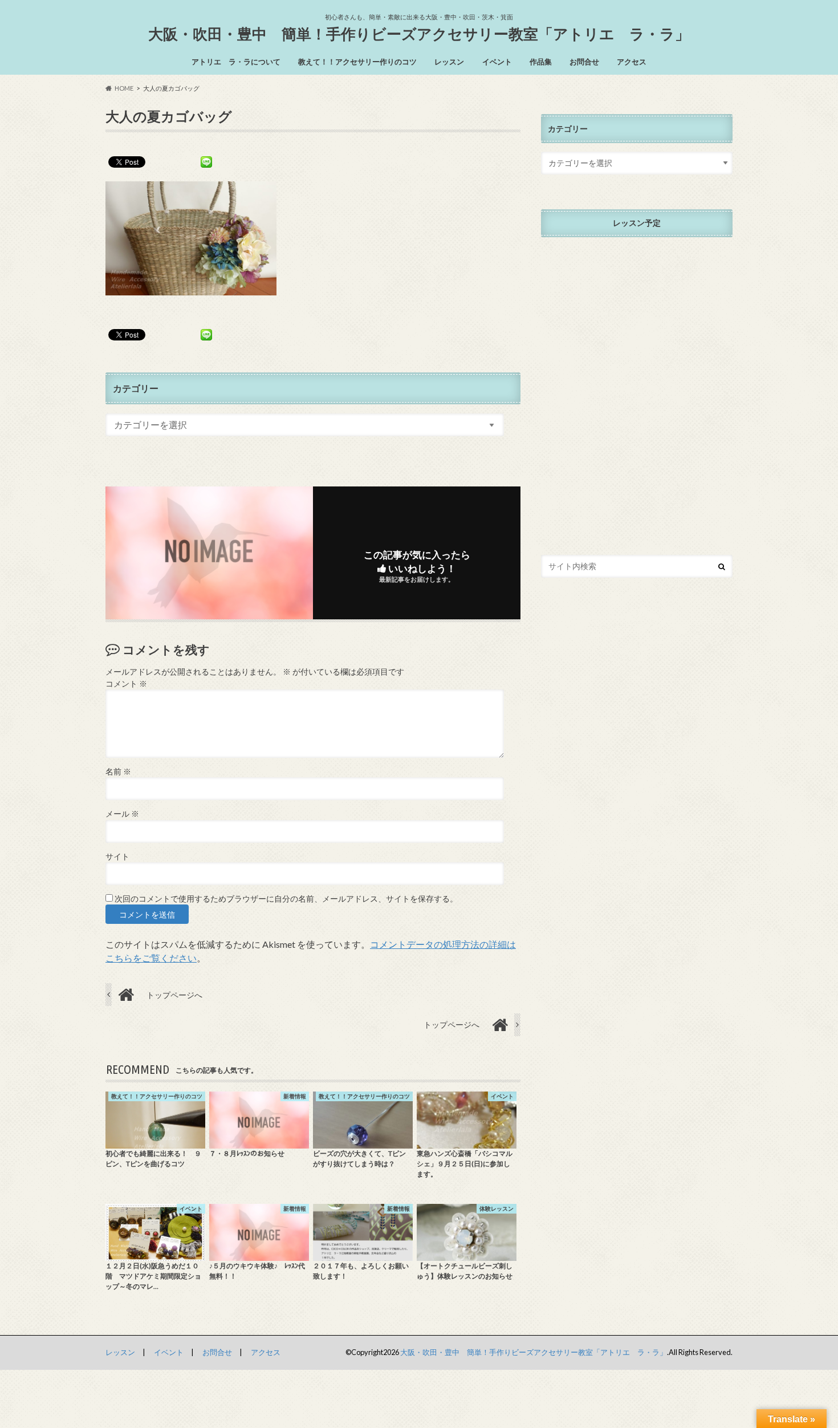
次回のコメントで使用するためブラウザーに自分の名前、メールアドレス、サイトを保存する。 (286, 898)
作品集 (541, 61)
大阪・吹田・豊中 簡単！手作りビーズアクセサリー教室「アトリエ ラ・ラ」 (419, 34)
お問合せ (584, 61)
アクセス (631, 61)
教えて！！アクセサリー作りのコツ (357, 61)
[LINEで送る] (206, 161)
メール (122, 813)
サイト (117, 856)
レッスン (449, 61)
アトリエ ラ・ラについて (236, 61)
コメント (126, 683)
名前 (118, 771)
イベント (497, 61)
